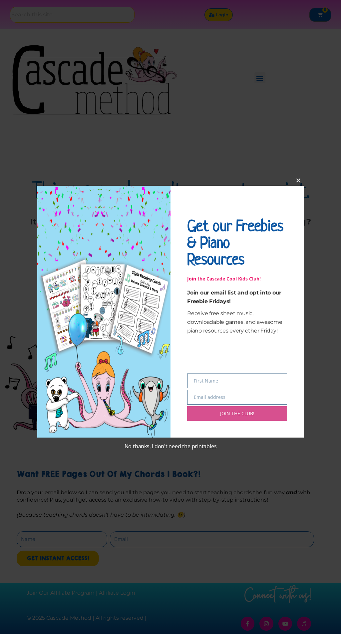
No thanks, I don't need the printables (171, 446)
